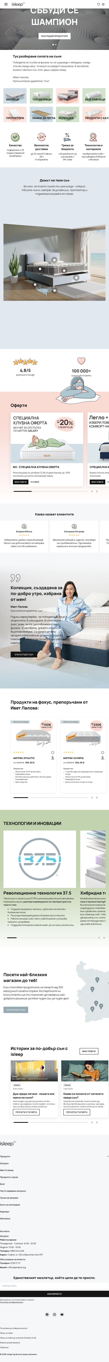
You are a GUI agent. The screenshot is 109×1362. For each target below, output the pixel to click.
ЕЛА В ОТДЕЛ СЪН (24, 654)
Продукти (5, 1156)
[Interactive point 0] (54, 260)
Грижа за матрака (9, 1197)
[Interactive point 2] (54, 290)
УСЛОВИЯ (34, 482)
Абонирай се (54, 1293)
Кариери (4, 1211)
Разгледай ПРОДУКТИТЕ (54, 36)
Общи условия (6, 1333)
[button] (53, 44)
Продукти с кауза (9, 1177)
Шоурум (4, 1163)
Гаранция (4, 1347)
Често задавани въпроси (13, 1190)
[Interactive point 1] (40, 269)
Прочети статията (26, 1112)
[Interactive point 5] (35, 284)
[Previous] (92, 491)
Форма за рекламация (10, 1342)
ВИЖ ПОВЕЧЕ (21, 482)
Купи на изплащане (10, 1204)
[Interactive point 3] (64, 270)
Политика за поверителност (11, 1302)
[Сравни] (53, 758)
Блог (2, 1184)
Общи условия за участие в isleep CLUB (18, 1338)
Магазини (5, 1218)
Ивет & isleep (7, 1170)
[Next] (96, 491)
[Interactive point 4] (76, 277)
